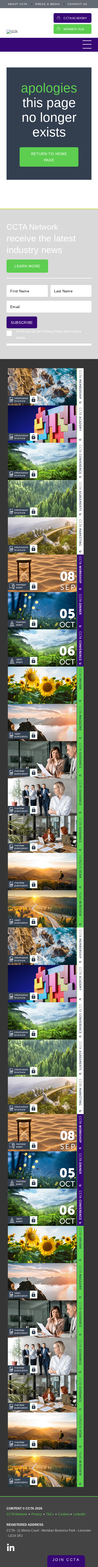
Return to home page (49, 157)
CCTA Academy (75, 18)
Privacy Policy (53, 331)
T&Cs (50, 1514)
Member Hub (74, 29)
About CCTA (17, 4)
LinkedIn (79, 1514)
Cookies (64, 1514)
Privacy (36, 1514)
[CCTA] (27, 32)
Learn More (27, 266)
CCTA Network (17, 1514)
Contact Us (77, 4)
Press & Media (47, 4)
